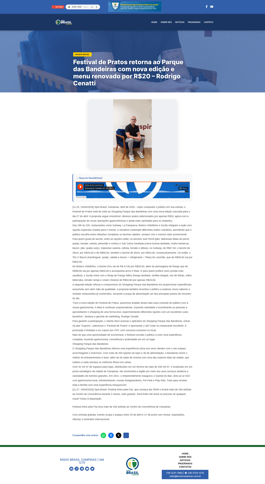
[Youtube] (87, 469)
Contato (208, 22)
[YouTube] (211, 7)
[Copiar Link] (126, 435)
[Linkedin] (82, 469)
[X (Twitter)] (118, 435)
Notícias (179, 22)
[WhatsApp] (103, 435)
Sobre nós (166, 22)
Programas (194, 22)
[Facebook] (206, 7)
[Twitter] (92, 469)
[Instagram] (77, 469)
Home (154, 22)
